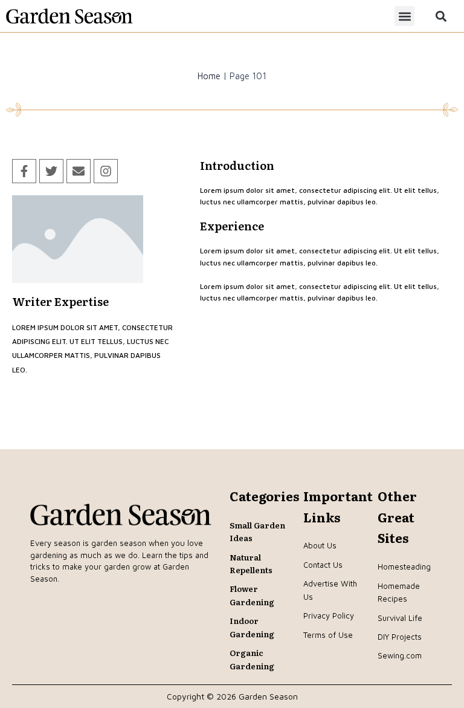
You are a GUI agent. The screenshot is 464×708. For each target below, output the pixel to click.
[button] (404, 16)
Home (209, 76)
